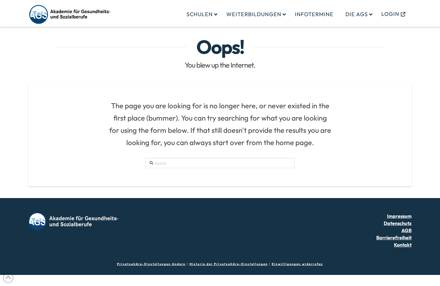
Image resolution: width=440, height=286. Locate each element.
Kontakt (403, 245)
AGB (406, 230)
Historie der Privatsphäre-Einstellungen (228, 264)
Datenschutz (398, 223)
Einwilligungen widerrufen (297, 264)
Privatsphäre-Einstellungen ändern (151, 264)
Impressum (399, 216)
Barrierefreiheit (394, 238)
